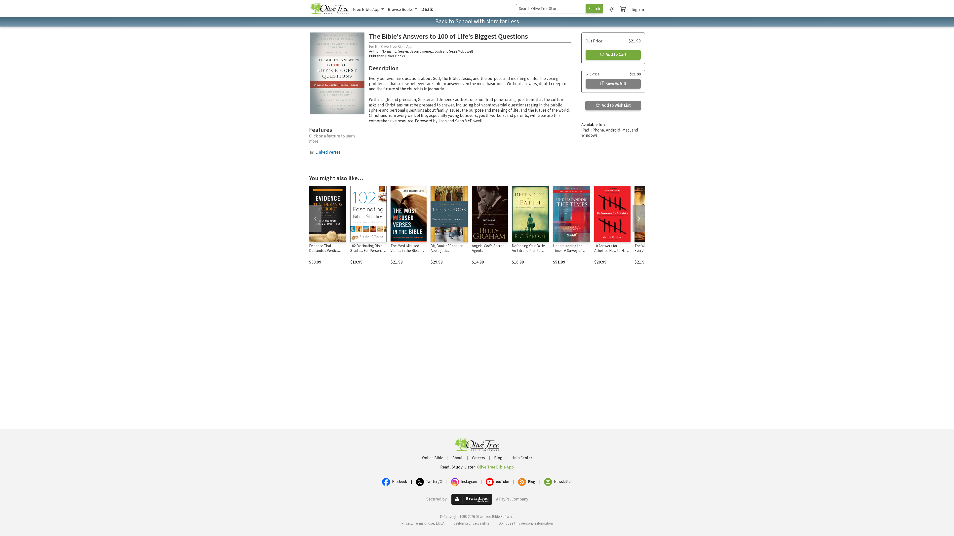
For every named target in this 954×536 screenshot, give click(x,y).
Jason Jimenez (421, 51)
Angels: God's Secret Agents (488, 248)
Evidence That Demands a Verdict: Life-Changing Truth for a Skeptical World (327, 253)
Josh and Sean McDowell (454, 51)
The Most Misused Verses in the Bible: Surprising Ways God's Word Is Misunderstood (409, 253)
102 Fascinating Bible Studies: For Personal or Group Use (366, 250)
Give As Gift (615, 84)
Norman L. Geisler (394, 51)
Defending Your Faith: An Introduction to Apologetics (528, 250)
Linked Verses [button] (328, 152)
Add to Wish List (616, 105)
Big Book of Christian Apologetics (447, 248)
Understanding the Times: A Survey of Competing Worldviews (571, 250)
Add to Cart (616, 55)
